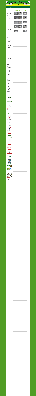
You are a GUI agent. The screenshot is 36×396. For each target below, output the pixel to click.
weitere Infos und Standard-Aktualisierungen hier (10, 163)
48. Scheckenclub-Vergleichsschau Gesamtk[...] (10, 142)
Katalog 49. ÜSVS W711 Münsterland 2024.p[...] (10, 132)
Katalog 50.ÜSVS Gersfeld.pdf (10, 122)
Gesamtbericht (10, 149)
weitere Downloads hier (9, 110)
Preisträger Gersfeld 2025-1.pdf (10, 120)
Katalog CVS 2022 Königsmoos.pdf (10, 156)
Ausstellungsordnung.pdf (10, 108)
